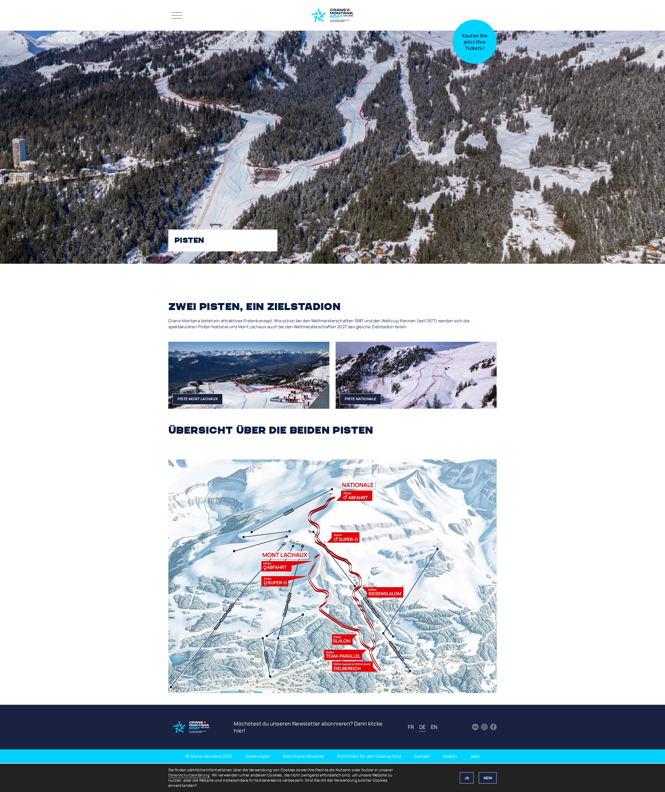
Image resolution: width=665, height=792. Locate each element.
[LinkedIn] (475, 727)
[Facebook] (493, 727)
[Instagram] (484, 727)
